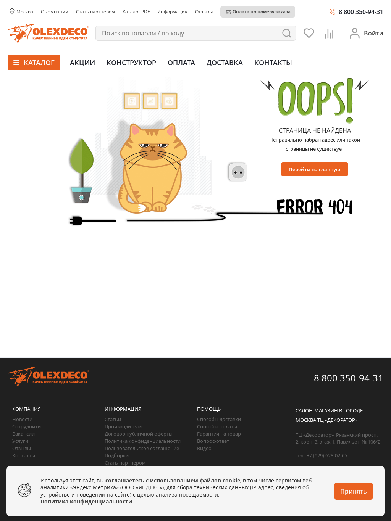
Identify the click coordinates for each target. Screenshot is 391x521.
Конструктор (131, 62)
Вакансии (23, 433)
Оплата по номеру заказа (262, 11)
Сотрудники (26, 426)
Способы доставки (219, 419)
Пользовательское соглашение (142, 448)
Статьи (113, 419)
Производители (123, 426)
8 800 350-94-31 (361, 12)
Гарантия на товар (219, 433)
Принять (353, 491)
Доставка (225, 62)
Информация (123, 408)
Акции (82, 62)
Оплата (181, 62)
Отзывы (21, 448)
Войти (373, 33)
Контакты (273, 62)
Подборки (117, 455)
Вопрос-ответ (213, 440)
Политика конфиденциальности (143, 440)
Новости (22, 419)
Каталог (38, 62)
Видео (204, 448)
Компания (26, 408)
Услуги (20, 440)
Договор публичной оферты (139, 433)
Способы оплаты (217, 426)
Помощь (209, 408)
